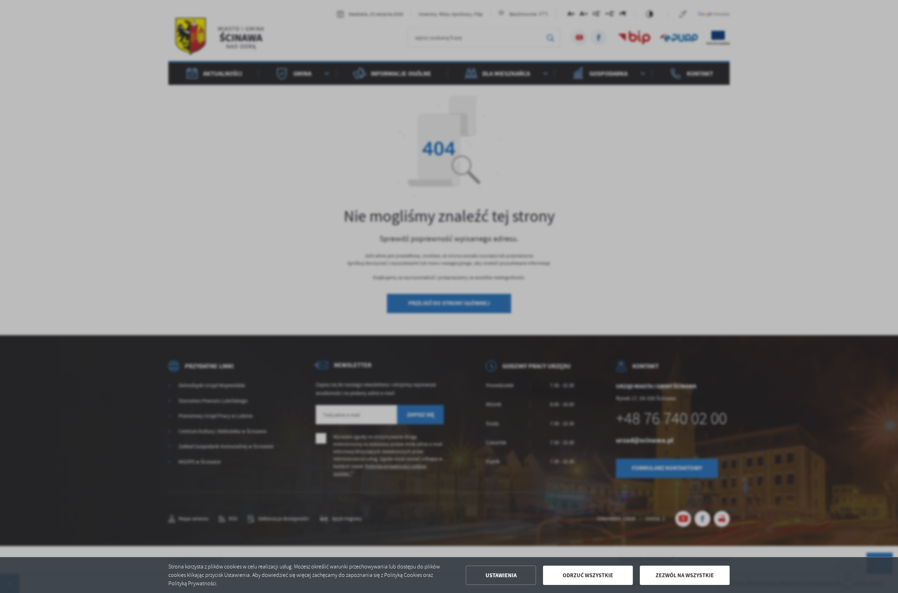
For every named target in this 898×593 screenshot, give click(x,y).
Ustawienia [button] (501, 575)
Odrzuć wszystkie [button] (588, 575)
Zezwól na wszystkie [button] (685, 575)
